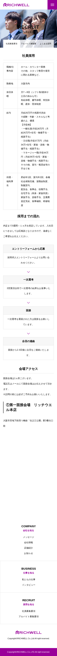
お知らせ (28, 553)
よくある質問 (45, 44)
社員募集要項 (28, 611)
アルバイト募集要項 (28, 45)
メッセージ (28, 537)
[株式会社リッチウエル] (16, 5)
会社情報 (28, 542)
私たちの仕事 (28, 579)
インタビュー (28, 585)
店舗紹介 (28, 548)
